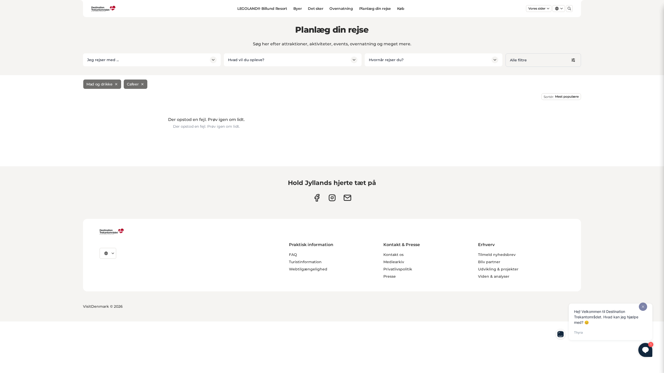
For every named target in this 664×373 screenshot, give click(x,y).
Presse (389, 276)
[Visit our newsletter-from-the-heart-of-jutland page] (347, 197)
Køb (400, 8)
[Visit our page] (332, 197)
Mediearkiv (393, 262)
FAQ (293, 254)
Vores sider (536, 8)
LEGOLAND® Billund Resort (262, 8)
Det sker (315, 8)
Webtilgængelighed (308, 269)
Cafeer (133, 84)
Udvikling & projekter (498, 269)
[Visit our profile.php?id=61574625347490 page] (316, 197)
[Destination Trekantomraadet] (112, 231)
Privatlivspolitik (397, 269)
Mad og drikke (99, 84)
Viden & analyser (493, 276)
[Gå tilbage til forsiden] (103, 8)
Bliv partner (489, 262)
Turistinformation (305, 262)
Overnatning (341, 8)
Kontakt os (393, 254)
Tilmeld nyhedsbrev (497, 254)
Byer (297, 8)
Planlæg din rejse (375, 8)
